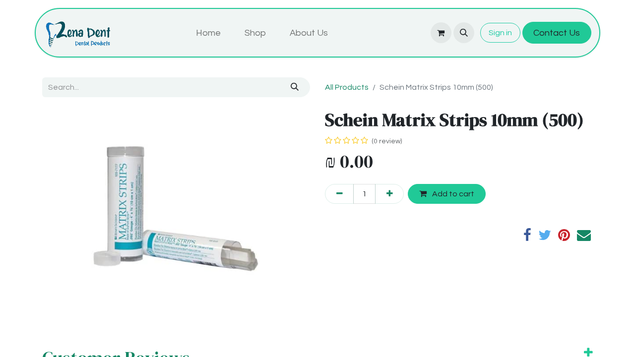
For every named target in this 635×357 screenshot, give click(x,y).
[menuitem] (208, 33)
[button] (463, 32)
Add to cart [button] (452, 194)
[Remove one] (339, 194)
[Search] (295, 87)
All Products (347, 87)
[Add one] (389, 194)
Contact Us (556, 33)
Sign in (500, 33)
